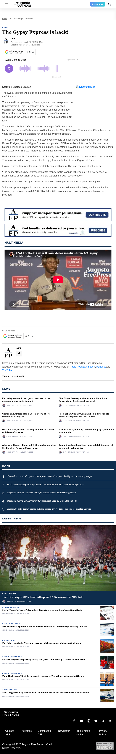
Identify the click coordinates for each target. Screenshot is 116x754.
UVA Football (10, 593)
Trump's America (11, 607)
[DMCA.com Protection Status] (104, 746)
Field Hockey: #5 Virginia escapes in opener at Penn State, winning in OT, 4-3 (43, 676)
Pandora (101, 366)
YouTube (7, 370)
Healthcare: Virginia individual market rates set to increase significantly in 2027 (44, 626)
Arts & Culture (11, 690)
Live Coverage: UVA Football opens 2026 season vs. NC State (42, 597)
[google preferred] (14, 52)
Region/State (10, 640)
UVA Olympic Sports (13, 657)
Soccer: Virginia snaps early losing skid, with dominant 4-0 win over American (43, 659)
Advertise (27, 731)
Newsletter (64, 731)
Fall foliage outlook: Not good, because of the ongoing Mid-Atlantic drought (42, 643)
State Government (12, 624)
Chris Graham (12, 405)
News (6, 27)
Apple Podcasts (78, 366)
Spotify (91, 366)
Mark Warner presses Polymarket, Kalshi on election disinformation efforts (42, 610)
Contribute (97, 4)
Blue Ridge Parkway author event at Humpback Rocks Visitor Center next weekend (45, 692)
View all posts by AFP (13, 376)
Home (4, 19)
